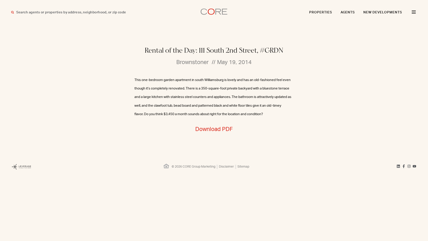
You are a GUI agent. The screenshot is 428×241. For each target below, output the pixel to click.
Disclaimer (226, 166)
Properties (320, 12)
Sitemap (243, 166)
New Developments (382, 12)
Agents (348, 12)
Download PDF (214, 129)
